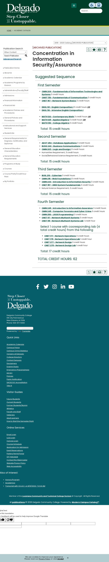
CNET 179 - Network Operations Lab (62, 239)
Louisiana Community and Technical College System (46, 496)
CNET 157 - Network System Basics (59, 100)
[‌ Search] (100, 9)
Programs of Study (12, 164)
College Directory (14, 357)
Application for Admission (17, 447)
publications (18, 502)
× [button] (68, 558)
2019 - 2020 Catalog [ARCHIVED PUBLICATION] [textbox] (73, 43)
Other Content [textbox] (10, 52)
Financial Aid (9, 105)
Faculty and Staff (14, 412)
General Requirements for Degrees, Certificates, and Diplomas (15, 141)
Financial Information (13, 100)
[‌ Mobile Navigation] (73, 5)
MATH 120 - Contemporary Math (58, 116)
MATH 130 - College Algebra (55, 123)
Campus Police (13, 347)
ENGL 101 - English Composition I (57, 107)
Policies (10, 376)
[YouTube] (71, 286)
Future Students (13, 399)
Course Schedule (14, 444)
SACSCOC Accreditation (17, 382)
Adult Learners (13, 418)
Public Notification (14, 379)
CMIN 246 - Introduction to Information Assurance (67, 208)
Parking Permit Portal (15, 454)
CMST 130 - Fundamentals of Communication (64, 97)
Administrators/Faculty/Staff (16, 90)
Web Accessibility (14, 466)
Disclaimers (12, 363)
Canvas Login (12, 441)
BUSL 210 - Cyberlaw (52, 175)
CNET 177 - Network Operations (60, 236)
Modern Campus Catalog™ (85, 502)
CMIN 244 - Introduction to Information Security (66, 182)
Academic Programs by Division (14, 83)
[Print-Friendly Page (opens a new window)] (99, 49)
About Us (8, 73)
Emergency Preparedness (18, 370)
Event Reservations (15, 450)
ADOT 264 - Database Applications (59, 143)
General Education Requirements (12, 157)
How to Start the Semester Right (20, 421)
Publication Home (12, 68)
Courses (8, 169)
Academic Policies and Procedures (14, 111)
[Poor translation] (9, 520)
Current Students (14, 402)
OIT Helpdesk (12, 457)
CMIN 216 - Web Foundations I (56, 178)
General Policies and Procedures (13, 119)
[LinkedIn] (63, 286)
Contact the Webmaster (17, 460)
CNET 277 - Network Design (58, 242)
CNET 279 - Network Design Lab (60, 245)
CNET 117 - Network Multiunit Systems (60, 217)
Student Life (9, 133)
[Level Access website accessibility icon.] (95, 5)
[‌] (24, 12)
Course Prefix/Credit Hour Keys (15, 175)
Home (9, 30)
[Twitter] (46, 286)
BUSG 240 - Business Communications (61, 146)
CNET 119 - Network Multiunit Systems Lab (62, 221)
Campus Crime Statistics (17, 351)
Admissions (9, 95)
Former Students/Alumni (17, 405)
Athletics (10, 408)
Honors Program (12, 480)
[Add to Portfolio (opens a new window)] (94, 49)
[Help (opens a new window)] (104, 49)
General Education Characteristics (12, 149)
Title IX (9, 386)
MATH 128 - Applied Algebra (55, 119)
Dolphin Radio (13, 366)
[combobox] (80, 42)
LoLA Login (11, 438)
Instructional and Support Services (15, 126)
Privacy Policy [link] (44, 559)
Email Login (11, 434)
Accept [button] (60, 559)
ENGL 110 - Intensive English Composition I (62, 110)
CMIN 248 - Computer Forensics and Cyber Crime (66, 211)
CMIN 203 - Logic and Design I (56, 149)
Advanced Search (12, 59)
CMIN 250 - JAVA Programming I (58, 214)
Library (9, 373)
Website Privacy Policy (16, 463)
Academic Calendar (13, 78)
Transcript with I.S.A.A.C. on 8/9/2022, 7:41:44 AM (25, 486)
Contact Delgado (14, 360)
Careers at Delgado (15, 354)
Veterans (11, 415)
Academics (10, 483)
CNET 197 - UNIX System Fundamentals (61, 185)
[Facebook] (38, 286)
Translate (26, 331)
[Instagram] (54, 286)
